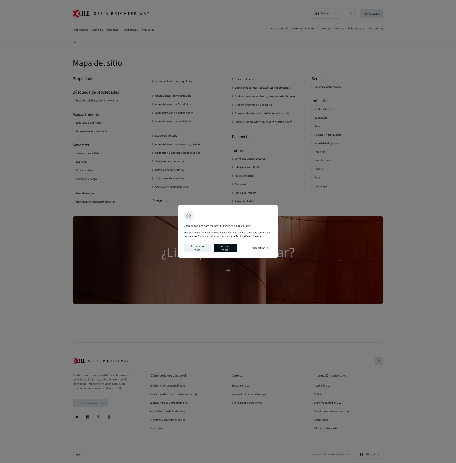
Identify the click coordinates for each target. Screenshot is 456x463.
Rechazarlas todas (197, 248)
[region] (228, 231)
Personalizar (260, 248)
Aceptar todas (225, 248)
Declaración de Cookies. (248, 236)
